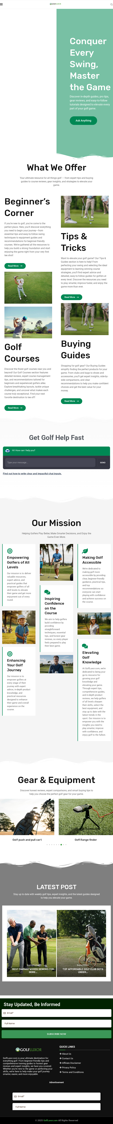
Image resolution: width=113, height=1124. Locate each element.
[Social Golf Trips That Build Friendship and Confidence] (81, 943)
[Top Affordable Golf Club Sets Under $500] (31, 943)
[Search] (111, 4)
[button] (4, 821)
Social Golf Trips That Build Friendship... (83, 971)
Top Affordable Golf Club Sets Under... (33, 971)
